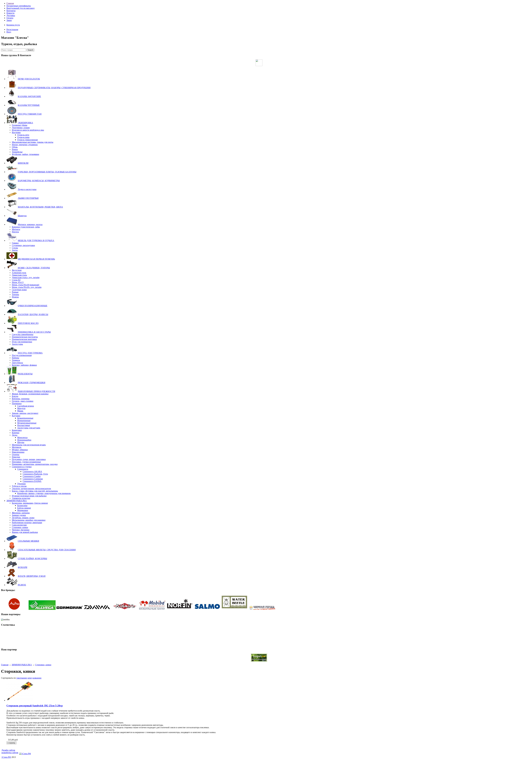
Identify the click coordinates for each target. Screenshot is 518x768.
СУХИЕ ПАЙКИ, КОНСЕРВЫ (32, 558)
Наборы (15, 358)
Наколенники (18, 452)
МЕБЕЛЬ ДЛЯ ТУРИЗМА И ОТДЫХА (36, 240)
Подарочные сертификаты (18, 6)
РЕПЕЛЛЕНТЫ (25, 374)
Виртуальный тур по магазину (20, 8)
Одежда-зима (23, 137)
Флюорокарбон (24, 440)
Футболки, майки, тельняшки (25, 154)
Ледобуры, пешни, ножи (23, 517)
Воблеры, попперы (20, 398)
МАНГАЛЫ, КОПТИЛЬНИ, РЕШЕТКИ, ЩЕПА (40, 207)
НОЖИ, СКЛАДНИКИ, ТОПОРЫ (34, 268)
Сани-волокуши (19, 525)
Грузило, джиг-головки (22, 401)
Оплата (9, 18)
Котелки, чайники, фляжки (24, 365)
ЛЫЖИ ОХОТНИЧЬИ (28, 198)
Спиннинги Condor (32, 476)
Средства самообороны (22, 334)
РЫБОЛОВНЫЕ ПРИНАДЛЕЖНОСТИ (36, 391)
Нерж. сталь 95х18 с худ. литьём (26, 287)
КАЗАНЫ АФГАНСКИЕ (29, 96)
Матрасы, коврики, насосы (30, 224)
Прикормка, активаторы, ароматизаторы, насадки (35, 464)
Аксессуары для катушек (28, 428)
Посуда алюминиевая (22, 355)
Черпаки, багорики (20, 530)
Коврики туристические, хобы (26, 227)
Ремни (15, 149)
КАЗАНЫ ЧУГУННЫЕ (29, 105)
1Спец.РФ (6, 757)
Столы (15, 248)
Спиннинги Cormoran (33, 479)
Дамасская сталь (19, 275)
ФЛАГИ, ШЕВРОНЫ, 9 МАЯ (31, 576)
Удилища (21, 483)
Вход (8, 32)
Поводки (16, 457)
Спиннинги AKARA (32, 471)
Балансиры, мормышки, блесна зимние (30, 503)
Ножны (15, 297)
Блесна (15, 396)
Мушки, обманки (20, 449)
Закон (9, 20)
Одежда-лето (23, 135)
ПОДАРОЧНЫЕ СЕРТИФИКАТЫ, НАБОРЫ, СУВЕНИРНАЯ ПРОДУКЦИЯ (54, 87)
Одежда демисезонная (27, 140)
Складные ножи (19, 289)
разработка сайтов (9, 752)
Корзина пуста (13, 25)
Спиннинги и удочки (22, 466)
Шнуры (20, 442)
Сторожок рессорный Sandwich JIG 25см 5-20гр (34, 705)
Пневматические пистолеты (25, 337)
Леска (14, 435)
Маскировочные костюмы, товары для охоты (32, 142)
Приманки (17, 403)
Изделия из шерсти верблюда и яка (28, 130)
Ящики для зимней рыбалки (25, 532)
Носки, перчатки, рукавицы (25, 144)
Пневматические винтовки (24, 339)
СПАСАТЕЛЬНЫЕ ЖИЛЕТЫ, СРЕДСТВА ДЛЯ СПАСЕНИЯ (47, 550)
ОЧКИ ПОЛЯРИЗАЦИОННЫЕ (32, 306)
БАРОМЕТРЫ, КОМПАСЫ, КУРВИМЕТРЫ (39, 180)
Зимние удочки (19, 515)
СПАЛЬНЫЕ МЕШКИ (28, 541)
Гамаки (15, 243)
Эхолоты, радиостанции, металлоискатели (31, 488)
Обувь (15, 147)
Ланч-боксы (17, 362)
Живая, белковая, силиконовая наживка (30, 394)
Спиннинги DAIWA (32, 481)
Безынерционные (25, 418)
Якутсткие (17, 270)
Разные (15, 292)
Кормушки (17, 430)
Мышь (20, 411)
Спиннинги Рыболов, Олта (35, 474)
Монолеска (22, 437)
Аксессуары (17, 344)
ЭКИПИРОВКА (25, 123)
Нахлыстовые (23, 425)
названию (36, 678)
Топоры (15, 294)
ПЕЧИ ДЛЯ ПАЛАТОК (29, 79)
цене (30, 678)
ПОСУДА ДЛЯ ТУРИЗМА (30, 353)
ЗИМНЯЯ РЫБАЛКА (16, 500)
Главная (10, 3)
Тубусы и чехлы (19, 486)
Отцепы (15, 454)
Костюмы (16, 132)
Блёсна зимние (24, 508)
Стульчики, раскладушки (23, 245)
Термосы (16, 360)
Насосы (15, 232)
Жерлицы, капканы (21, 513)
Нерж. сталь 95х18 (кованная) (25, 285)
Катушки (16, 415)
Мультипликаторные (26, 423)
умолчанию (21, 678)
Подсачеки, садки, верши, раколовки (29, 459)
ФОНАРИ (22, 567)
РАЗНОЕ (22, 585)
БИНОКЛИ (23, 163)
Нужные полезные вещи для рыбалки (29, 496)
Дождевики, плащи (21, 127)
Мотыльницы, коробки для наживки (28, 520)
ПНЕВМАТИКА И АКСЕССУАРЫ (34, 332)
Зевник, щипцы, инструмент (25, 413)
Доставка (10, 15)
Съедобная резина (25, 406)
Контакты (11, 10)
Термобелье (17, 152)
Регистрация (12, 29)
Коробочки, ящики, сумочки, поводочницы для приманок (44, 493)
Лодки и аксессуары (27, 189)
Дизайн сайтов (8, 750)
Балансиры (22, 505)
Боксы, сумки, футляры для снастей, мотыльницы (35, 491)
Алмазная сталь (19, 272)
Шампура (22, 216)
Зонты (15, 250)
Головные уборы (19, 125)
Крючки (15, 432)
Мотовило (16, 447)
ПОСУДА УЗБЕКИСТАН (30, 114)
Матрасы (16, 229)
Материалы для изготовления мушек (29, 445)
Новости (10, 13)
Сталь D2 (16, 280)
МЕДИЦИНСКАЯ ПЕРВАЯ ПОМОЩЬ (36, 259)
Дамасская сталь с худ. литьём (25, 277)
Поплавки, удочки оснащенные (26, 462)
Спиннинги (22, 469)
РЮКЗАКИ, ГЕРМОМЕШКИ (31, 382)
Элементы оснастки (21, 498)
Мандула (21, 408)
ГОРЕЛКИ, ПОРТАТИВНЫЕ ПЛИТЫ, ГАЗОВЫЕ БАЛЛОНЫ (47, 172)
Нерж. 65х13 (17, 282)
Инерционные (23, 420)
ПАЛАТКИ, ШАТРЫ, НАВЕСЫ (33, 314)
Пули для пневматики (22, 342)
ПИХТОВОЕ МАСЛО (28, 323)
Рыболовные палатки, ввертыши (27, 522)
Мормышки (22, 510)
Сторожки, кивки (20, 527)
